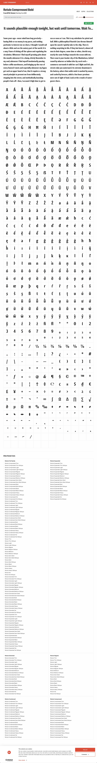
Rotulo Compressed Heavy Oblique (14, 495)
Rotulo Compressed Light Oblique (14, 469)
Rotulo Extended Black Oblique (13, 604)
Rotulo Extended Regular (11, 585)
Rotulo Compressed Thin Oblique (14, 465)
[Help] (87, 2)
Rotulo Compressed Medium (13, 476)
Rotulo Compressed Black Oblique (14, 490)
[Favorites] (84, 2)
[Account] (81, 2)
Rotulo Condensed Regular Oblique (14, 511)
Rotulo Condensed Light (11, 505)
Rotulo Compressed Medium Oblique (15, 478)
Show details (22, 760)
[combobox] (47, 2)
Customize (84, 754)
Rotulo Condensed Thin (11, 501)
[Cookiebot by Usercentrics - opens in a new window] (9, 760)
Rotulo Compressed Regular (12, 472)
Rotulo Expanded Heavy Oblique (14, 646)
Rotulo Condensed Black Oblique (14, 528)
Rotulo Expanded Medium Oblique (14, 629)
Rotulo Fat (8, 572)
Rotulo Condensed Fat (11, 535)
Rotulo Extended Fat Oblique (13, 612)
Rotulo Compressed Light (12, 467)
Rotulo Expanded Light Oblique (13, 621)
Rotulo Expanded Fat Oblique (13, 650)
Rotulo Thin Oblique (10, 541)
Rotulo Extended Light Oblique (13, 583)
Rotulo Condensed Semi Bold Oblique (15, 520)
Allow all (85, 749)
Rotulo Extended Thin (11, 577)
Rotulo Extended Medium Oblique (14, 591)
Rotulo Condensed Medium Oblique (14, 516)
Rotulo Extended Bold (11, 598)
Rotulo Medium (9, 551)
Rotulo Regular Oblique (11, 549)
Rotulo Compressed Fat (11, 497)
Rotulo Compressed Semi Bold (13, 480)
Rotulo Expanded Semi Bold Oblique (15, 633)
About (78, 11)
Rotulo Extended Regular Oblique (14, 587)
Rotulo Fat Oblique (10, 574)
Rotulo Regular (9, 547)
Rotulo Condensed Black (11, 526)
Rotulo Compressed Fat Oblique (13, 499)
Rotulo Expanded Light (11, 619)
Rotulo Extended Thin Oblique (13, 579)
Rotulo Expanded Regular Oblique (14, 625)
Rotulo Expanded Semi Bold (12, 631)
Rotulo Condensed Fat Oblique (13, 537)
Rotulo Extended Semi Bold (12, 593)
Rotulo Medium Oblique (11, 553)
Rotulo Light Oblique (10, 545)
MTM (8, 13)
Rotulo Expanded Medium (12, 627)
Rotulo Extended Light (11, 581)
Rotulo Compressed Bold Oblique (14, 486)
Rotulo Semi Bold (9, 556)
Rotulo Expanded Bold (11, 635)
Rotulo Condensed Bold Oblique (13, 524)
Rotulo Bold (8, 560)
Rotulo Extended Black (11, 602)
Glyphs (83, 11)
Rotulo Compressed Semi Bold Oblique (15, 482)
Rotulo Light (8, 543)
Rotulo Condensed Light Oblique (14, 507)
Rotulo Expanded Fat (10, 648)
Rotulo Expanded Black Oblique (13, 642)
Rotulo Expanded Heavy (11, 644)
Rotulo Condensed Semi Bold (13, 518)
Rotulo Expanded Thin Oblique (13, 616)
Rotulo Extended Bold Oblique (13, 600)
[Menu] (93, 2)
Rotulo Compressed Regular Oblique (15, 474)
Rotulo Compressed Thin (11, 463)
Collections (90, 11)
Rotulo (13, 13)
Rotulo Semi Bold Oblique (12, 558)
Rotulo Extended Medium (12, 589)
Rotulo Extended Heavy (11, 606)
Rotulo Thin (8, 539)
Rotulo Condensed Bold (11, 522)
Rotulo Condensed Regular (12, 509)
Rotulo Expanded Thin (11, 614)
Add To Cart (88, 23)
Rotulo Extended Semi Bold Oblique (14, 595)
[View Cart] (90, 2)
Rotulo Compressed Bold (11, 484)
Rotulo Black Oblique (10, 566)
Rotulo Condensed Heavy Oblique (14, 532)
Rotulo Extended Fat (10, 610)
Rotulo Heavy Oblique (11, 570)
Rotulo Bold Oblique (10, 562)
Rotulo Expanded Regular (12, 623)
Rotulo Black (8, 564)
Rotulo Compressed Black (12, 488)
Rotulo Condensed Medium (12, 514)
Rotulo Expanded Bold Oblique (13, 637)
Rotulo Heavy (8, 568)
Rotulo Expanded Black (11, 640)
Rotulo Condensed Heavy (12, 530)
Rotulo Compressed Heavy (12, 493)
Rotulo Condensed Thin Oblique (13, 503)
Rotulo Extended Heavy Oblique (13, 608)
